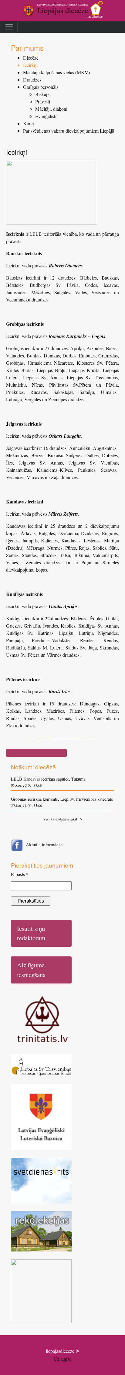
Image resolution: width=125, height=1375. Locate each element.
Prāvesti (42, 101)
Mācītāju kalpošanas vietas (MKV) (56, 72)
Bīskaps (42, 94)
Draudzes (32, 79)
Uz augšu (62, 1359)
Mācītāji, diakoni (51, 109)
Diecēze (31, 57)
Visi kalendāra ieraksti (62, 819)
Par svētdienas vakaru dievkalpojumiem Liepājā (68, 130)
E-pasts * (20, 874)
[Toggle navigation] (9, 27)
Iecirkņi (30, 65)
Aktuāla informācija (44, 844)
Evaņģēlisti (45, 116)
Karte (28, 123)
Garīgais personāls (40, 87)
